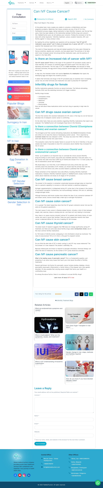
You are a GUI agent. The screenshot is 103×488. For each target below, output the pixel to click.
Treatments (21, 2)
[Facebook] (15, 475)
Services (31, 2)
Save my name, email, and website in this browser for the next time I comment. (60, 439)
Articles (42, 2)
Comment (37, 395)
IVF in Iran (13, 140)
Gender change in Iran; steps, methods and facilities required (79, 353)
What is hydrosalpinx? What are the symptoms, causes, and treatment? (47, 336)
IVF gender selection (18, 182)
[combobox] (79, 2)
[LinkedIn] (28, 475)
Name (36, 415)
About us (49, 2)
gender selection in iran (19, 203)
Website (36, 431)
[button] (77, 294)
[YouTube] (19, 475)
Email (36, 423)
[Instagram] (24, 475)
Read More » (38, 313)
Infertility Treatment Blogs (65, 300)
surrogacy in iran (17, 122)
